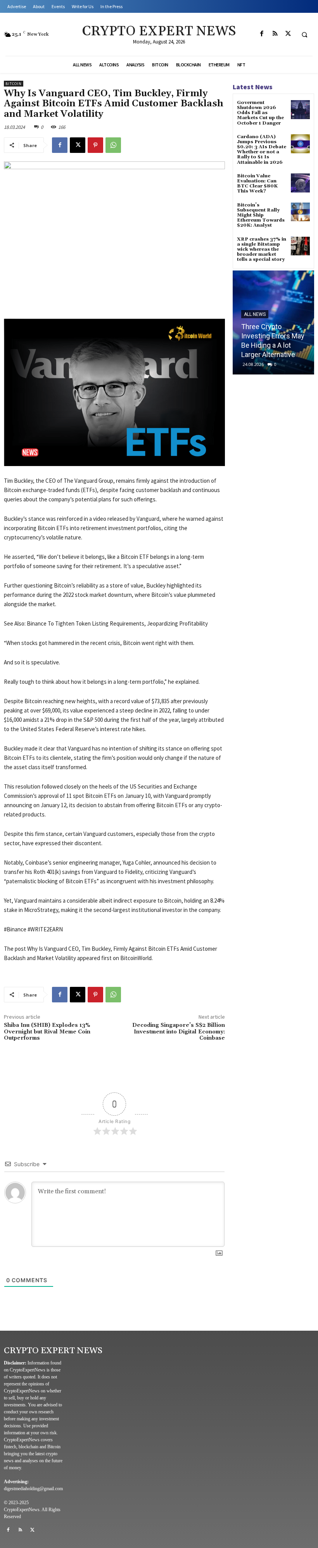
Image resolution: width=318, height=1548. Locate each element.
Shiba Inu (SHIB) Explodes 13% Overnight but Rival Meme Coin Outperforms (47, 1032)
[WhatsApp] (113, 145)
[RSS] (275, 33)
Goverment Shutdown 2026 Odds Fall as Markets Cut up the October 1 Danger (260, 113)
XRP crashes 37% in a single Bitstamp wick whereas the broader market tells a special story (261, 249)
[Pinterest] (95, 145)
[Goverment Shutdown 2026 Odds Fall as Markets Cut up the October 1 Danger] (300, 109)
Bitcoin (13, 83)
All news (255, 314)
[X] (288, 33)
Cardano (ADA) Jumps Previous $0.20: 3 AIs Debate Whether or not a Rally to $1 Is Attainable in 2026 (261, 149)
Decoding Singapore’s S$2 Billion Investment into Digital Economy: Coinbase (178, 1032)
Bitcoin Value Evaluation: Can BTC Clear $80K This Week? (257, 183)
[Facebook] (261, 33)
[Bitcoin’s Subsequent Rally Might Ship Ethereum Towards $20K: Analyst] (300, 212)
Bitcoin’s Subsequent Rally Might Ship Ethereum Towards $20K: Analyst (261, 215)
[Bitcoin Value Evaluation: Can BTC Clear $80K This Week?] (300, 182)
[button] (304, 34)
